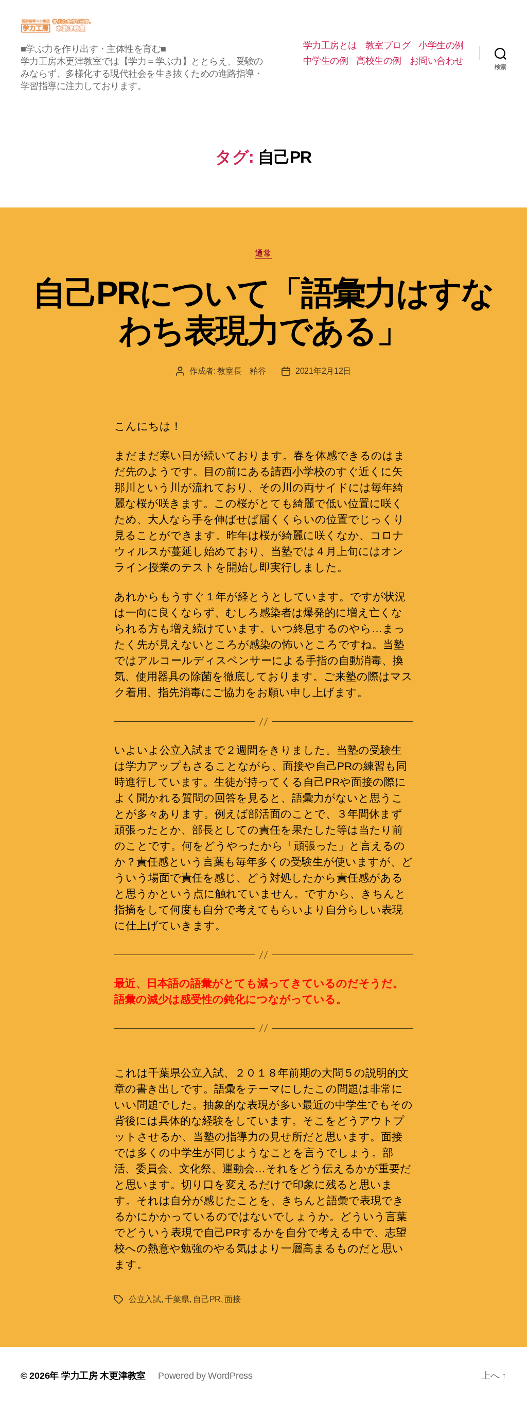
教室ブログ (388, 45)
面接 (232, 1299)
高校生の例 (378, 61)
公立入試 (145, 1299)
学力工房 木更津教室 (103, 1376)
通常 (263, 253)
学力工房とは (330, 45)
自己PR (207, 1299)
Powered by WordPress (205, 1376)
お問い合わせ (437, 61)
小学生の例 (441, 45)
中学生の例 (325, 61)
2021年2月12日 (323, 371)
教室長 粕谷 (241, 371)
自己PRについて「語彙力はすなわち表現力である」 (263, 311)
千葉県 (177, 1299)
